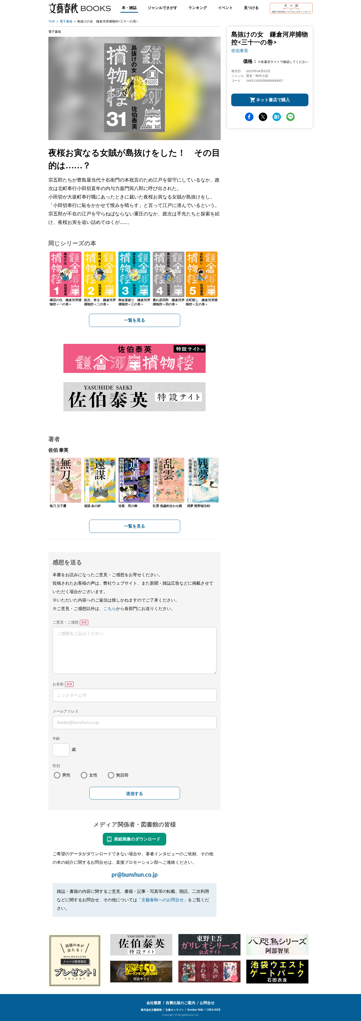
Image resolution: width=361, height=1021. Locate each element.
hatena (276, 117)
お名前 (58, 684)
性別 (56, 766)
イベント (225, 8)
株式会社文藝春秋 (151, 1010)
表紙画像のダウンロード (137, 839)
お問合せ (207, 1003)
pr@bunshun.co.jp (135, 875)
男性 (66, 775)
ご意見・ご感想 (65, 622)
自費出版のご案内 (180, 1003)
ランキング (197, 8)
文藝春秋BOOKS (79, 8)
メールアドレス (65, 711)
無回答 (122, 775)
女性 (93, 775)
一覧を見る (134, 320)
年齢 (56, 739)
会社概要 (153, 1003)
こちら (109, 609)
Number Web (195, 1010)
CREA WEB (213, 1010)
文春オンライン (174, 1010)
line (290, 117)
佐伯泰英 (239, 51)
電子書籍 (66, 21)
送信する (134, 793)
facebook (249, 117)
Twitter (263, 117)
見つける (251, 8)
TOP (51, 21)
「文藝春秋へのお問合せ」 (162, 900)
